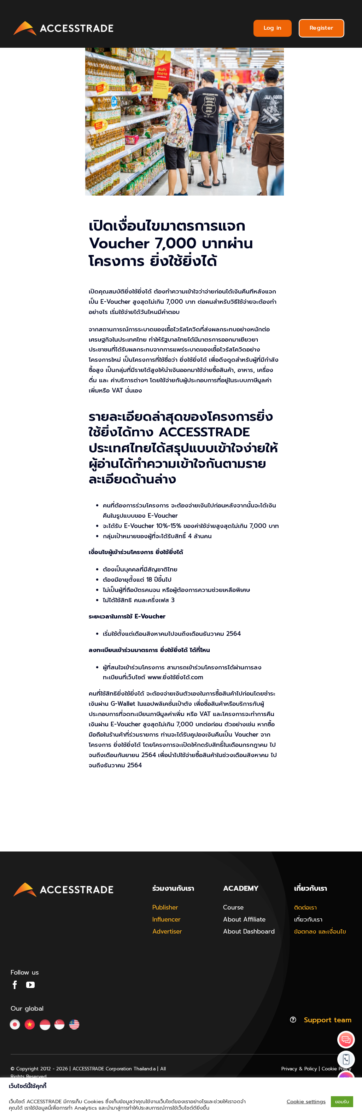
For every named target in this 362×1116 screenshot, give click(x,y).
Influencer (166, 919)
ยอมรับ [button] (342, 1101)
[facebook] (15, 985)
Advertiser (167, 931)
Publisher (165, 907)
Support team (327, 1020)
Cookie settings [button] (306, 1101)
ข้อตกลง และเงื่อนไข (320, 931)
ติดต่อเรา (305, 907)
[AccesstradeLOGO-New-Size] (64, 21)
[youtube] (30, 985)
